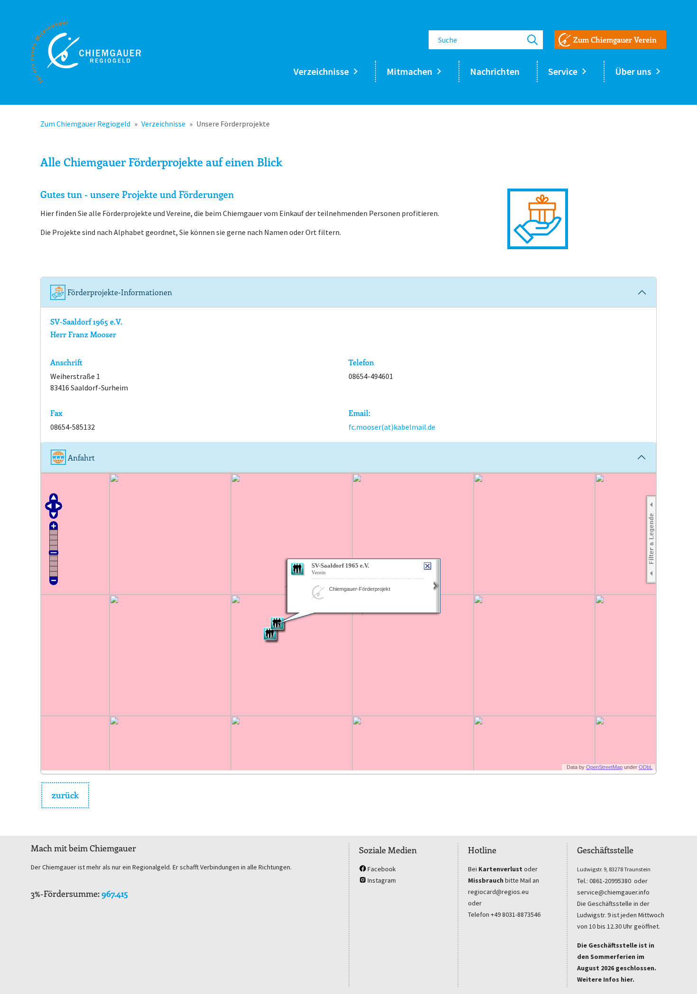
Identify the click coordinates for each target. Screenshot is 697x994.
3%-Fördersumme (64, 893)
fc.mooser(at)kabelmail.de (391, 427)
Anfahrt (80, 457)
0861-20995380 (610, 881)
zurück (65, 795)
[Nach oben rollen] (676, 973)
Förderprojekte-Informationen (118, 292)
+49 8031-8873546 (516, 914)
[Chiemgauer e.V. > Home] (86, 52)
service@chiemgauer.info (613, 892)
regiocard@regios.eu (498, 891)
